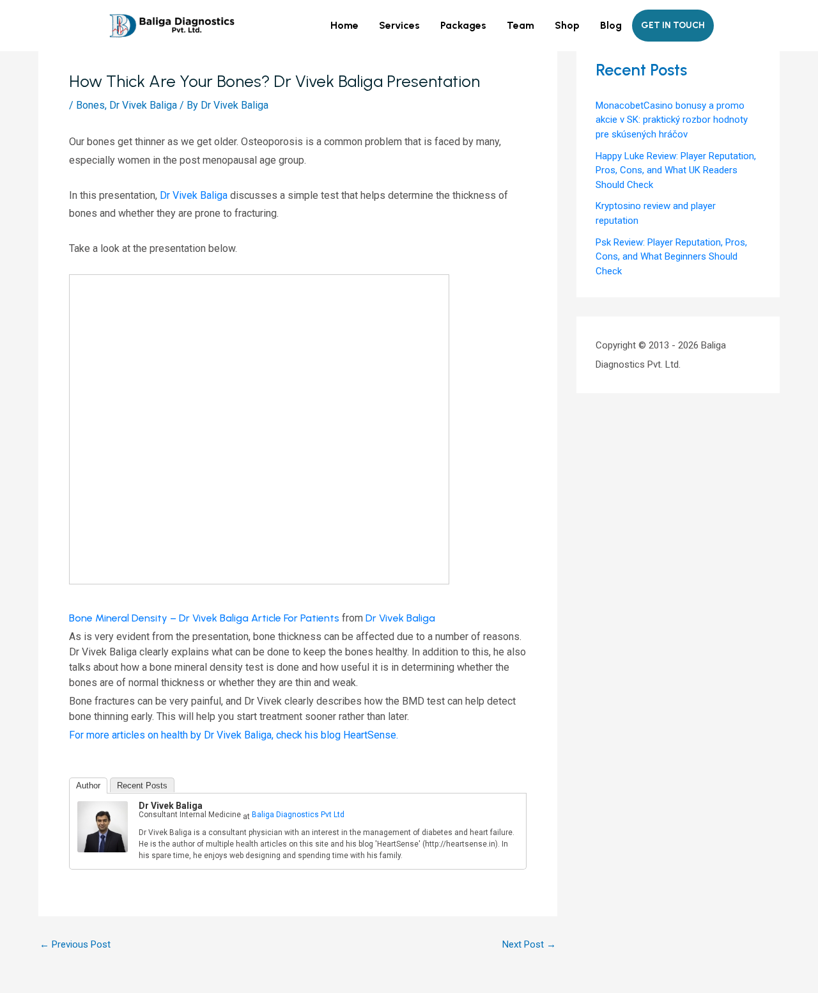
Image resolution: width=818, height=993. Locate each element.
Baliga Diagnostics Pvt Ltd (298, 814)
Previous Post (75, 944)
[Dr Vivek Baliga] (102, 826)
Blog (611, 25)
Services (399, 25)
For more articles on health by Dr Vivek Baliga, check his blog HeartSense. (233, 735)
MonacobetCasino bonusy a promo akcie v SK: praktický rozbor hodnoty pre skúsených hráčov (672, 120)
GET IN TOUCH (673, 25)
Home (344, 25)
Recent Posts (142, 785)
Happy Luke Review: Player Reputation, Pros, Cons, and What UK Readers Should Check (676, 170)
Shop (567, 25)
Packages (463, 25)
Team (520, 25)
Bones (90, 105)
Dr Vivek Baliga (143, 105)
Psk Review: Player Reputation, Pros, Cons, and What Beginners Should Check (671, 257)
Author (88, 785)
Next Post (529, 944)
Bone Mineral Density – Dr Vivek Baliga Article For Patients (204, 618)
